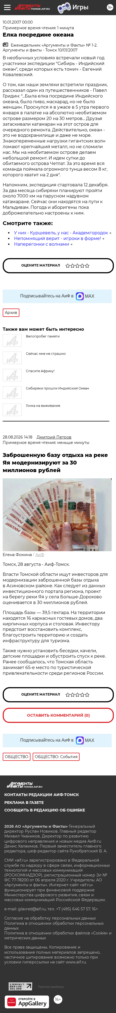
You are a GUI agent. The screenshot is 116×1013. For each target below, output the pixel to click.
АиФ (39, 554)
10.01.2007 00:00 (18, 22)
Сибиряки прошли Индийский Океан (57, 388)
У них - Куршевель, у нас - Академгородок (61, 232)
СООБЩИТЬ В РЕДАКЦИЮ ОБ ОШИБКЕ (44, 810)
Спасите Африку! (40, 371)
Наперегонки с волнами (41, 244)
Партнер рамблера (51, 986)
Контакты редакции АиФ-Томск (41, 794)
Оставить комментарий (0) (58, 715)
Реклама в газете (24, 802)
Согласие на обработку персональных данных (50, 918)
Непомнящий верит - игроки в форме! (57, 238)
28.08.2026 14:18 (17, 437)
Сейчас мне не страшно (46, 354)
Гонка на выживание (43, 406)
